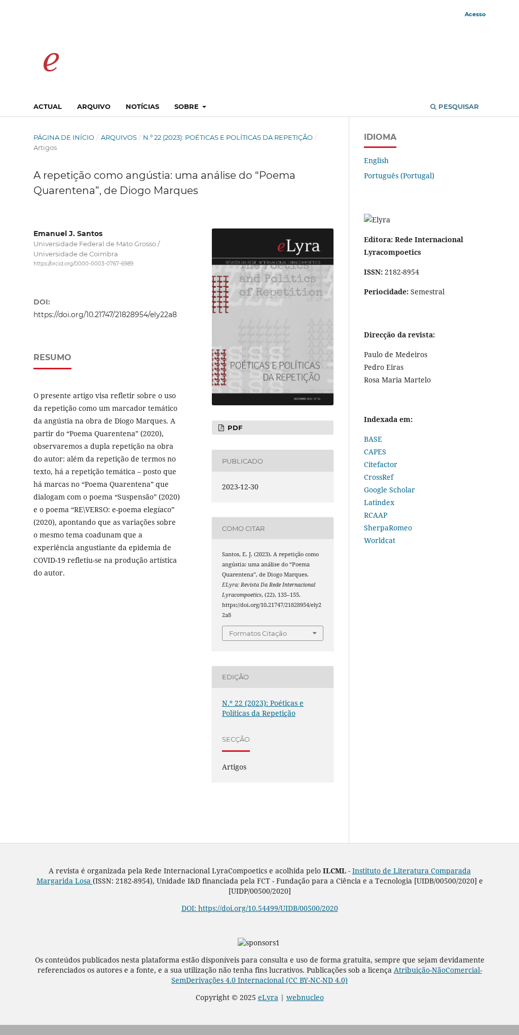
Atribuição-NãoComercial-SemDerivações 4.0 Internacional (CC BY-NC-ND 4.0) (326, 975)
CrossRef (378, 477)
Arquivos (119, 137)
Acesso (475, 14)
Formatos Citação (258, 633)
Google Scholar (389, 489)
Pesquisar (457, 106)
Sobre (187, 106)
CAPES (375, 451)
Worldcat (379, 540)
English (376, 160)
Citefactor (380, 464)
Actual (47, 106)
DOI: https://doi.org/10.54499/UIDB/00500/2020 (259, 908)
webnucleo (305, 997)
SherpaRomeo (388, 527)
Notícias (142, 106)
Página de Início (63, 137)
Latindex (379, 502)
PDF (234, 428)
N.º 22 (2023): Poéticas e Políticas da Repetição (228, 137)
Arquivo (93, 106)
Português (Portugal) (399, 175)
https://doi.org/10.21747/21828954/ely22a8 (105, 314)
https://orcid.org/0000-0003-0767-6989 (83, 263)
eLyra (268, 997)
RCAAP (375, 515)
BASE (373, 439)
